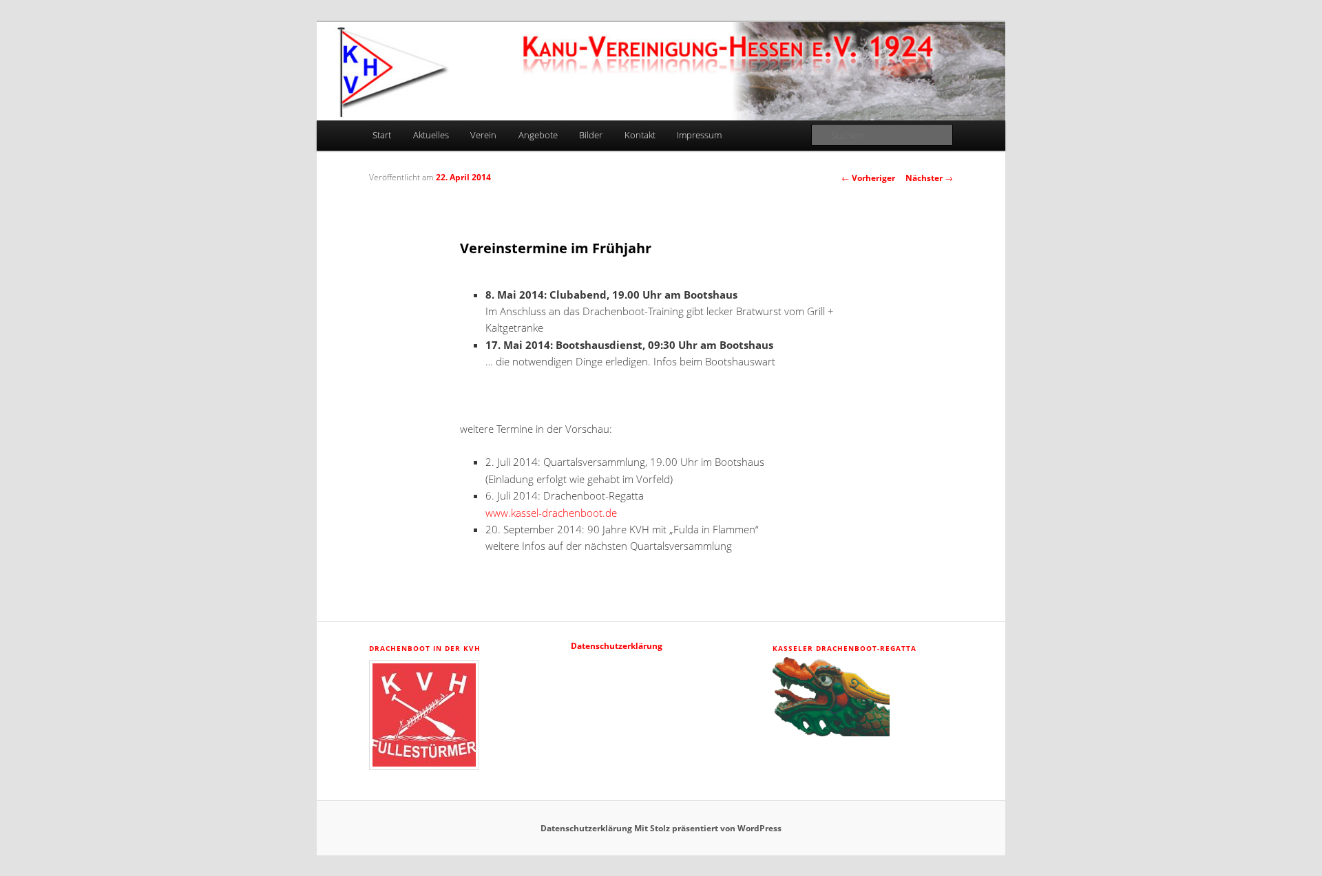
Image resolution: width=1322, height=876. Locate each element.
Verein (483, 135)
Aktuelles (431, 135)
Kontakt (640, 135)
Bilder (590, 135)
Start (382, 135)
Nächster (929, 178)
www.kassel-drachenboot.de (551, 513)
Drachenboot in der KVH (425, 648)
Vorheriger (868, 178)
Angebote (538, 135)
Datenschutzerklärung (616, 646)
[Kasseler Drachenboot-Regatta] (831, 733)
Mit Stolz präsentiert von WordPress (707, 828)
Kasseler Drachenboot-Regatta (844, 648)
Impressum (699, 135)
